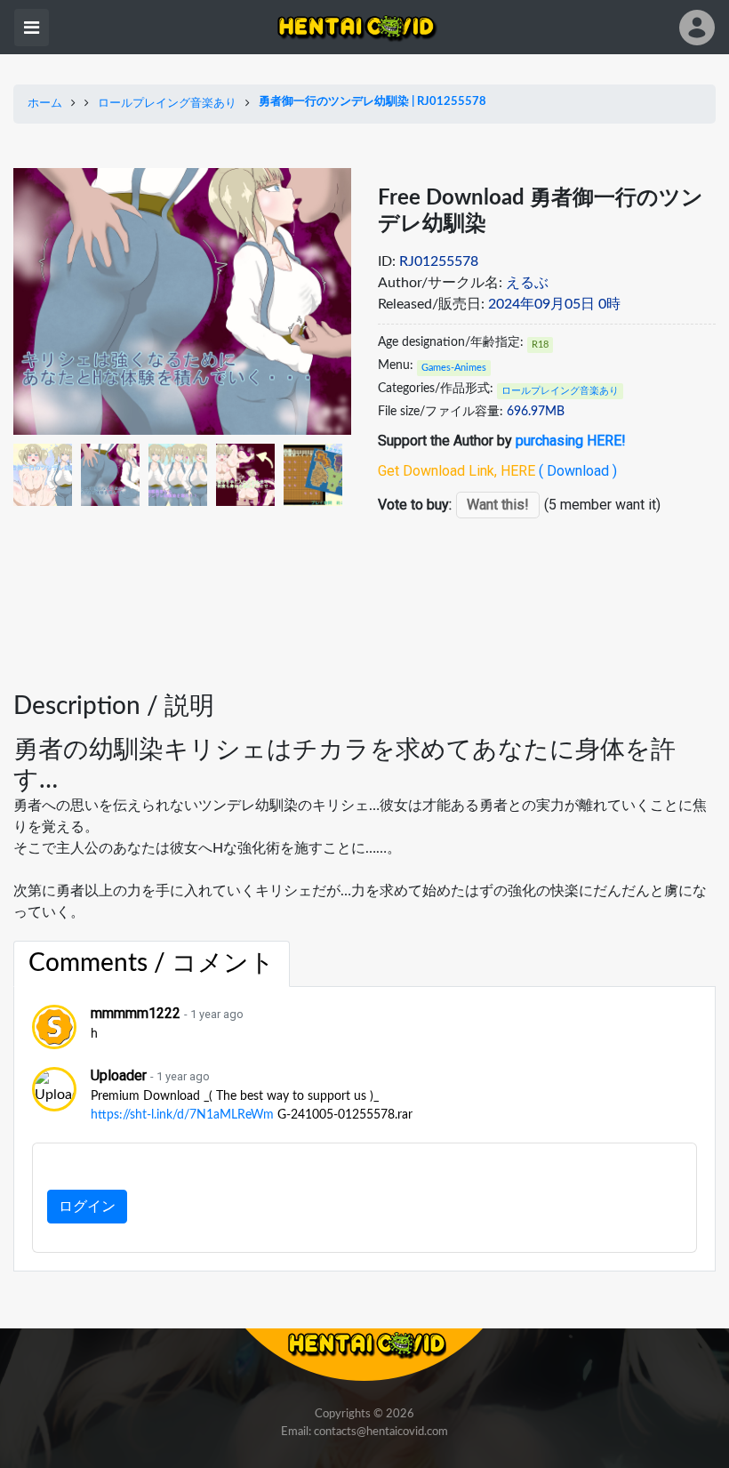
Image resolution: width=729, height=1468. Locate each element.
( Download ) (578, 470)
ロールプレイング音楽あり (167, 103)
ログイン (87, 1206)
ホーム (45, 103)
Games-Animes (453, 368)
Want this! (498, 504)
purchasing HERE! (571, 440)
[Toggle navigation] (31, 27)
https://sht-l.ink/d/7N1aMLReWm (182, 1115)
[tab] (151, 964)
